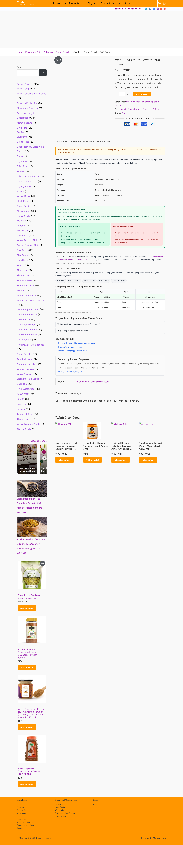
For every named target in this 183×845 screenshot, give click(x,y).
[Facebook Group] (154, 9)
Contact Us (107, 3)
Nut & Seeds (60, 807)
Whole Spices (60, 810)
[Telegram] (146, 9)
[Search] (43, 72)
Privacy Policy (22, 819)
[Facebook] (150, 9)
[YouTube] (161, 9)
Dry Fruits (59, 804)
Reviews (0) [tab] (103, 141)
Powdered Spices (151, 109)
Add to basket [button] (92, 459)
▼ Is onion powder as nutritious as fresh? (74, 331)
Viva (123, 113)
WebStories (97, 804)
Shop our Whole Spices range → (71, 347)
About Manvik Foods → (70, 371)
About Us (124, 3)
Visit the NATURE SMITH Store (93, 381)
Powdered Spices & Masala (39, 52)
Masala (123, 109)
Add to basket (26, 607)
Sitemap (20, 828)
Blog (90, 3)
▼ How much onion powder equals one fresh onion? (78, 324)
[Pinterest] (165, 9)
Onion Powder (63, 52)
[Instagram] (157, 9)
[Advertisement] (91, 29)
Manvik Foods (23, 1)
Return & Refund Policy (26, 822)
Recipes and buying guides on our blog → (75, 351)
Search (20, 67)
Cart (18, 816)
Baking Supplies (61, 816)
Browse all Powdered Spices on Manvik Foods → (77, 343)
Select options (64, 459)
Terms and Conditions (25, 825)
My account (21, 813)
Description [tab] (61, 141)
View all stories (39, 441)
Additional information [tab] (82, 141)
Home (56, 3)
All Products (72, 3)
